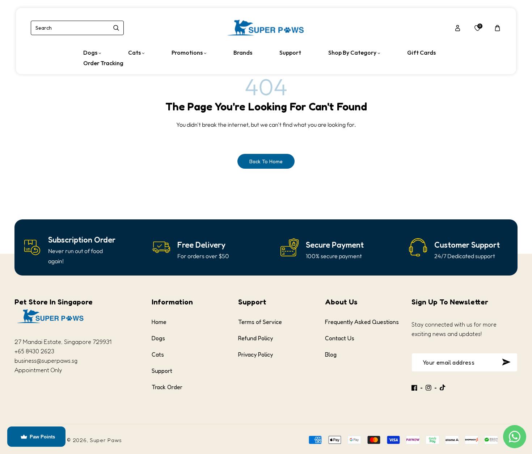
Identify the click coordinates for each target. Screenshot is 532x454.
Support (162, 370)
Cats (158, 354)
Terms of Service (260, 321)
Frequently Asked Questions (362, 321)
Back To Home (266, 161)
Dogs (158, 338)
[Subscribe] (506, 362)
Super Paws (106, 440)
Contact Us (339, 338)
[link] (81, 240)
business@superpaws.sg (45, 360)
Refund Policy (255, 338)
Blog (331, 354)
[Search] (116, 28)
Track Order (167, 387)
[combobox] (77, 28)
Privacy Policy (255, 354)
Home (159, 321)
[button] (497, 28)
